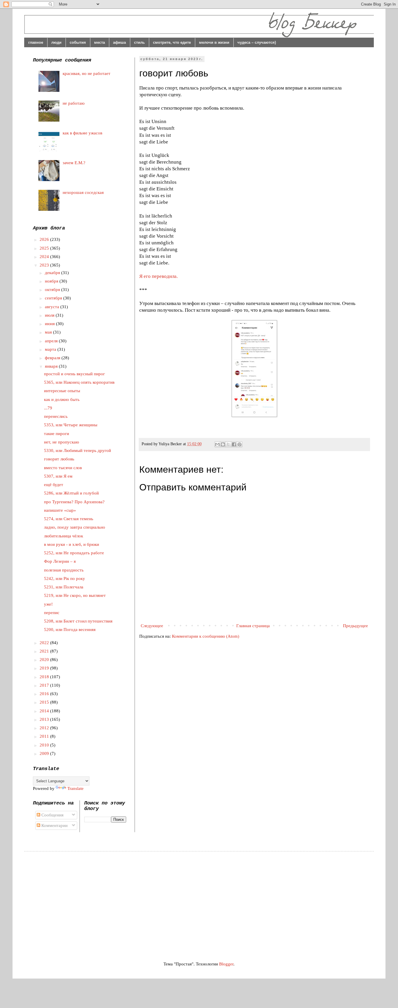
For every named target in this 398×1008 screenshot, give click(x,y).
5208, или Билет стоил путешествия (78, 621)
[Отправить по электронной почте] (217, 444)
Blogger (226, 964)
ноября (52, 281)
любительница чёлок (63, 536)
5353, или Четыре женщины (70, 425)
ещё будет (53, 484)
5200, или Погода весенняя (70, 629)
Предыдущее (355, 625)
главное (35, 42)
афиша (119, 42)
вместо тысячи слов (63, 467)
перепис (51, 612)
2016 (45, 693)
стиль (139, 42)
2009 (45, 753)
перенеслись (56, 416)
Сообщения (52, 815)
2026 (45, 239)
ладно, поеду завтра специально (74, 527)
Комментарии (54, 825)
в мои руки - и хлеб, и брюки (71, 544)
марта (51, 349)
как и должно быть (62, 399)
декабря (53, 272)
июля (50, 315)
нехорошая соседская (83, 192)
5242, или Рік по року (64, 578)
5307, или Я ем (58, 476)
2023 (45, 265)
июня (50, 323)
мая (49, 332)
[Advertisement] (82, 901)
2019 (45, 668)
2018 (45, 676)
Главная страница (253, 625)
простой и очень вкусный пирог (74, 373)
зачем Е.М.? (74, 162)
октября (53, 289)
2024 (45, 256)
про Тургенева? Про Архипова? (74, 501)
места (99, 42)
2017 (45, 685)
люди (56, 42)
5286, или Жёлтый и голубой (71, 493)
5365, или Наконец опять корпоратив (79, 382)
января (52, 366)
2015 (45, 702)
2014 (45, 711)
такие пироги (56, 433)
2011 (45, 736)
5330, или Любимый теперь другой (77, 450)
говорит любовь (59, 459)
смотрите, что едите (172, 42)
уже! (48, 604)
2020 (45, 659)
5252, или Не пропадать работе (74, 553)
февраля (53, 357)
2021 (45, 651)
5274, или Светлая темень (68, 518)
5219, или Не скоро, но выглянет (75, 595)
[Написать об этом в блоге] (223, 444)
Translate (75, 788)
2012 (45, 727)
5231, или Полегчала (63, 587)
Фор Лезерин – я (60, 561)
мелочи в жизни (214, 42)
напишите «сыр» (60, 510)
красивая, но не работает (86, 73)
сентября (54, 298)
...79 (48, 408)
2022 (45, 642)
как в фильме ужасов (82, 133)
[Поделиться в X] (228, 444)
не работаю (73, 103)
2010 (45, 745)
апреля (52, 341)
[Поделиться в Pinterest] (239, 444)
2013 (45, 719)
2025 (45, 248)
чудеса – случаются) (256, 42)
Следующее (152, 625)
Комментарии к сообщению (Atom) (205, 636)
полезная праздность (64, 570)
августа (52, 306)
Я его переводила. (158, 276)
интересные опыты (62, 390)
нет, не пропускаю (61, 442)
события (78, 42)
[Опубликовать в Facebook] (234, 444)
